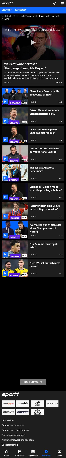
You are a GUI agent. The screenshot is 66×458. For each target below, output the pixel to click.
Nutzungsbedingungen (13, 435)
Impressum (8, 420)
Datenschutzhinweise (13, 425)
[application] (33, 42)
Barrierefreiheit (10, 444)
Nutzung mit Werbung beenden (18, 439)
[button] (33, 42)
